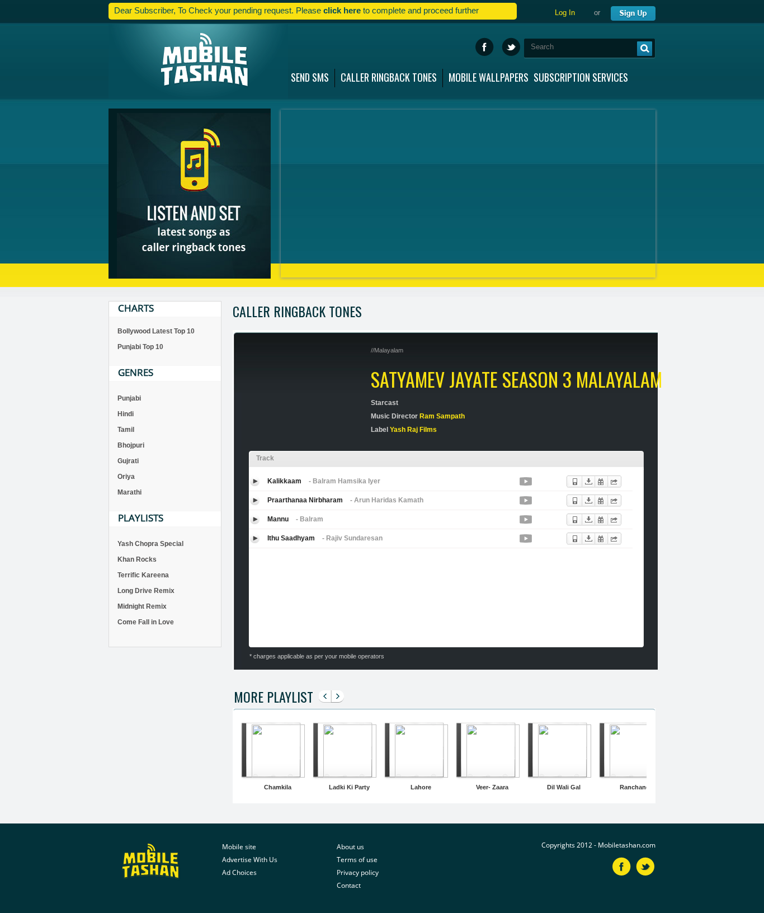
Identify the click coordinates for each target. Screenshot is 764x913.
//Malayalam (387, 350)
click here (342, 10)
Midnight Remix (142, 606)
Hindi (125, 414)
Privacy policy (358, 872)
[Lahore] (418, 774)
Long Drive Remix (146, 591)
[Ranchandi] (633, 774)
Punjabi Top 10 (140, 347)
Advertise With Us (249, 859)
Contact (349, 885)
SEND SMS (310, 75)
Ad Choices (239, 872)
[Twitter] (511, 46)
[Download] (585, 478)
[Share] (611, 478)
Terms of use (357, 859)
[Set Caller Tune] (573, 478)
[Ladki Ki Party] (347, 774)
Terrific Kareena (143, 575)
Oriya (126, 477)
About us (350, 846)
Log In (565, 12)
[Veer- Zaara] (490, 774)
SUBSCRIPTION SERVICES (581, 75)
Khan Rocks (137, 559)
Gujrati (128, 461)
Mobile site (239, 846)
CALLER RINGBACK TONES (389, 75)
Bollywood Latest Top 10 (156, 331)
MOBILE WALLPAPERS (489, 75)
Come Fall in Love (145, 622)
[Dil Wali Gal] (561, 774)
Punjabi (129, 398)
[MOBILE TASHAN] (198, 61)
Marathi (129, 492)
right (336, 700)
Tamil (125, 430)
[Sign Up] (632, 11)
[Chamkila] (275, 774)
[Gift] (598, 478)
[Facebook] (484, 46)
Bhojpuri (130, 445)
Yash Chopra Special (150, 544)
